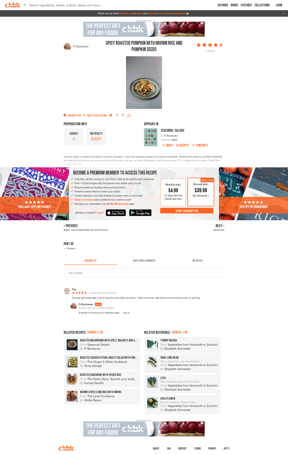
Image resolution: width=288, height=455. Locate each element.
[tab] (90, 261)
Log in (100, 212)
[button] (25, 5)
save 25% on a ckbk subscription (166, 13)
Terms (197, 448)
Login (279, 5)
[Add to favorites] (117, 115)
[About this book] (150, 129)
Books (234, 5)
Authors (223, 5)
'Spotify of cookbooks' (253, 207)
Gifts (226, 448)
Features (246, 5)
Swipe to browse (83, 199)
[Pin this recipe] (123, 115)
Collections (262, 5)
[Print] (111, 115)
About (169, 145)
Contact (182, 448)
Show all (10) (95, 332)
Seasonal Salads (172, 130)
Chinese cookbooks (131, 13)
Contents (202, 145)
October (71, 248)
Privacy (212, 448)
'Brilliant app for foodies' (34, 207)
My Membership (119, 203)
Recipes (184, 145)
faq (168, 448)
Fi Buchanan (80, 46)
